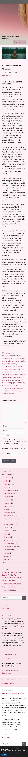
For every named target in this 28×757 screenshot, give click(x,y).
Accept (4, 754)
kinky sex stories (14, 380)
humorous (7, 503)
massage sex (8, 513)
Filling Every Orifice (9, 581)
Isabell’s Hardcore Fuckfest (11, 584)
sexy (3, 185)
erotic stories (9, 353)
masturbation (8, 516)
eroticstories (6, 366)
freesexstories (7, 377)
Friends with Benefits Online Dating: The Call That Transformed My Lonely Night (12, 575)
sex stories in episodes (12, 546)
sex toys (7, 553)
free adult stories (14, 369)
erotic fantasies (9, 490)
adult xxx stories (14, 361)
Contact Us (6, 608)
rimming (6, 537)
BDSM (6, 481)
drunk (6, 487)
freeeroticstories (19, 374)
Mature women (9, 524)
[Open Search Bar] (14, 42)
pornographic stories (14, 383)
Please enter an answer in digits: (13, 448)
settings (16, 752)
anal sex (6, 478)
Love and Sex (7, 659)
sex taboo (7, 550)
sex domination (9, 543)
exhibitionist (8, 494)
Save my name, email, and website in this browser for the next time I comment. (15, 441)
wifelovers (7, 559)
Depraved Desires (8, 587)
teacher (6, 556)
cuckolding (7, 484)
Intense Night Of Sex (9, 590)
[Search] (24, 598)
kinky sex (7, 506)
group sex (7, 497)
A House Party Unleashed (14, 388)
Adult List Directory (9, 654)
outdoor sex (8, 531)
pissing (6, 534)
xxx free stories (12, 385)
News (4, 562)
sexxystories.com (8, 346)
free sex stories (18, 372)
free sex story (7, 374)
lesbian (6, 509)
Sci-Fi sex (7, 540)
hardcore (7, 500)
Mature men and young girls (14, 519)
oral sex (6, 528)
